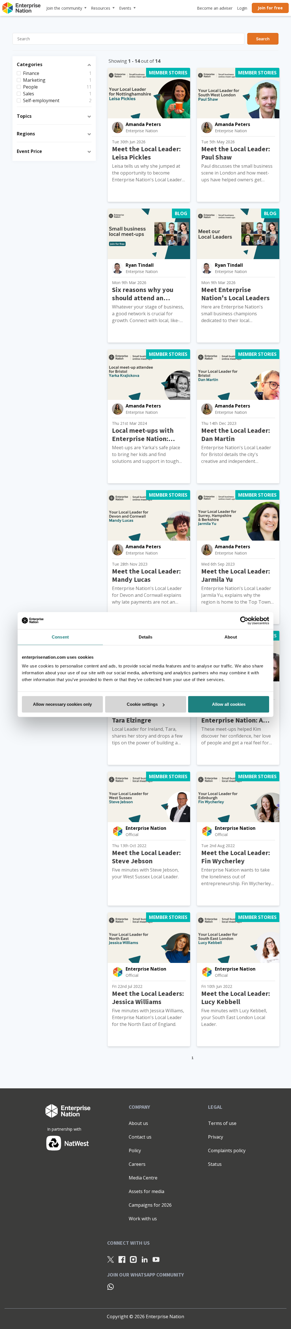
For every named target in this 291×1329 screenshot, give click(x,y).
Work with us (143, 1218)
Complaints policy (227, 1150)
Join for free (270, 8)
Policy (135, 1150)
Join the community (64, 8)
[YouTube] (156, 1259)
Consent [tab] (60, 636)
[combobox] (145, 39)
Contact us (140, 1137)
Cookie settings (142, 704)
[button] (54, 65)
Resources (100, 8)
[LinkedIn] (144, 1259)
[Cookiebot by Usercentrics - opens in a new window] (244, 620)
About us (138, 1123)
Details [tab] (146, 636)
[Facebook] (122, 1259)
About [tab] (231, 636)
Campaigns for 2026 (150, 1205)
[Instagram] (133, 1259)
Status (215, 1164)
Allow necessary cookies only (62, 704)
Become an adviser (214, 8)
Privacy (215, 1137)
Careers (137, 1164)
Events (125, 8)
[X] (110, 1259)
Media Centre (143, 1178)
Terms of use (222, 1123)
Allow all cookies (229, 704)
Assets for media (146, 1191)
